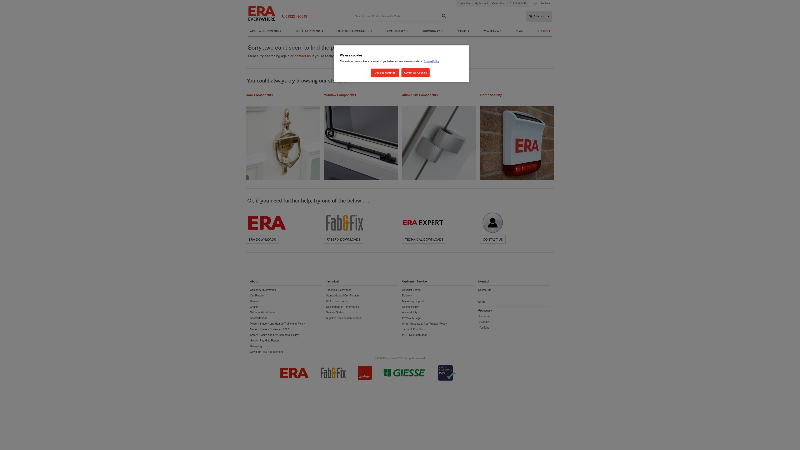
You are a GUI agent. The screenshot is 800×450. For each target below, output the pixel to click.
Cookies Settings (385, 72)
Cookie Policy (431, 61)
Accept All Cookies (415, 72)
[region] (401, 63)
